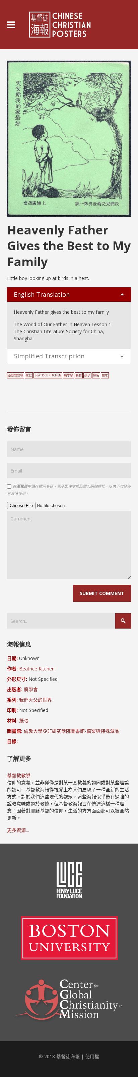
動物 (79, 375)
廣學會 (68, 375)
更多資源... (18, 830)
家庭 (29, 375)
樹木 (105, 375)
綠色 (96, 375)
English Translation (42, 294)
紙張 (23, 720)
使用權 (92, 1056)
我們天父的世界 (35, 700)
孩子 (87, 375)
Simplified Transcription (49, 356)
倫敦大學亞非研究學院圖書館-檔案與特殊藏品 (71, 731)
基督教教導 (15, 375)
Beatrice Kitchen (47, 375)
